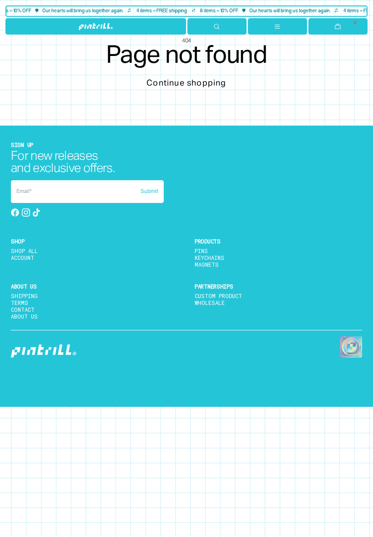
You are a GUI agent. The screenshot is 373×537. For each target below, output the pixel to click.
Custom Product (218, 295)
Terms (19, 302)
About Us (24, 316)
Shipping (24, 295)
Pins (201, 250)
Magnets (207, 264)
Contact (23, 309)
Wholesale (210, 302)
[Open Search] (217, 26)
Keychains (209, 257)
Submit (149, 191)
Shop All (24, 250)
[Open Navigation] (277, 26)
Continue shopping (186, 83)
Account (22, 257)
